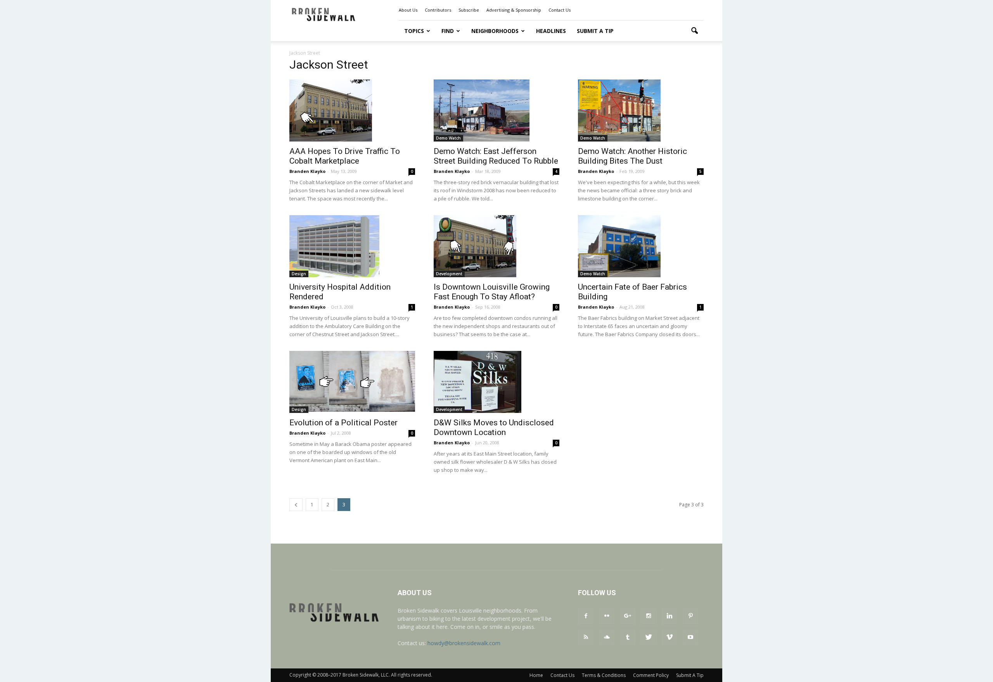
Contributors (438, 10)
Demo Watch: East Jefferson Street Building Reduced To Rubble (496, 156)
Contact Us (559, 10)
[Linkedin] (669, 616)
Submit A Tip (595, 31)
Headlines (551, 31)
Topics (414, 31)
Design (299, 273)
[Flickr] (606, 616)
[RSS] (585, 637)
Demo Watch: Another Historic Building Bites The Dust (632, 156)
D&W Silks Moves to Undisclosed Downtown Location (494, 427)
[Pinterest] (690, 616)
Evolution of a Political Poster (343, 422)
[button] (694, 31)
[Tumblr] (627, 637)
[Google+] (627, 616)
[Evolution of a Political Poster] (352, 381)
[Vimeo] (669, 637)
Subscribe (468, 10)
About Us (408, 10)
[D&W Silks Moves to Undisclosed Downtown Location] (496, 382)
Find (447, 31)
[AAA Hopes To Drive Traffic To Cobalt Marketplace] (352, 110)
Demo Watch (448, 138)
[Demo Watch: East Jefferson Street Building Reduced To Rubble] (496, 110)
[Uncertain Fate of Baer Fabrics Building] (641, 246)
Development (449, 273)
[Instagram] (648, 616)
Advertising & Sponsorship (513, 10)
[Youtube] (690, 637)
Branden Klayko (307, 171)
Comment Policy (651, 675)
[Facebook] (585, 616)
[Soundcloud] (606, 637)
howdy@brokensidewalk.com (463, 643)
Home (536, 675)
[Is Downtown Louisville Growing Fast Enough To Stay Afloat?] (496, 246)
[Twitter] (648, 637)
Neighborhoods (495, 31)
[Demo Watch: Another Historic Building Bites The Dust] (641, 110)
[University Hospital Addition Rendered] (352, 246)
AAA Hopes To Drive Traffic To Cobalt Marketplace (344, 156)
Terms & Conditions (604, 675)
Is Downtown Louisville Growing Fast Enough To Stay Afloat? (492, 291)
